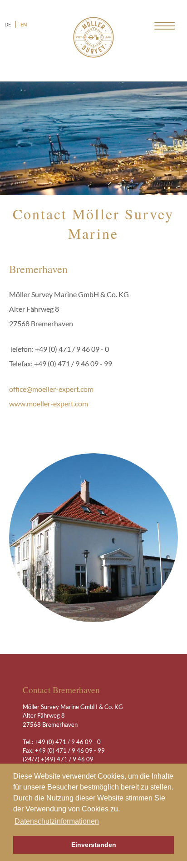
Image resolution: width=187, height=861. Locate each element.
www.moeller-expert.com (48, 403)
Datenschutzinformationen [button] (57, 821)
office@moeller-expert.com (51, 389)
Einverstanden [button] (93, 844)
